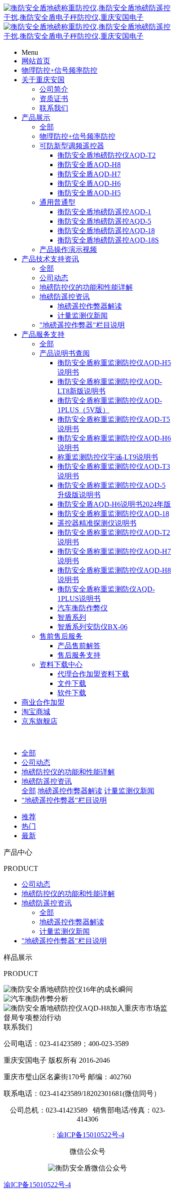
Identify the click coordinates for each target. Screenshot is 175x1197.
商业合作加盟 (43, 702)
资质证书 (53, 98)
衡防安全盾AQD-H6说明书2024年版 (114, 504)
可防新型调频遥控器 (71, 146)
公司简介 (53, 89)
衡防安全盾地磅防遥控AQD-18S (108, 240)
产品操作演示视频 (68, 249)
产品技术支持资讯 (50, 259)
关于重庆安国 (43, 80)
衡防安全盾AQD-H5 (89, 193)
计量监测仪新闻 (82, 315)
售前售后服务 (61, 636)
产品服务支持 (43, 334)
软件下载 (71, 693)
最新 (29, 835)
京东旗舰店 (39, 721)
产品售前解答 (79, 645)
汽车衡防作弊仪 (82, 608)
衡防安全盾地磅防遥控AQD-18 (106, 230)
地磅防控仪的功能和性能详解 (86, 287)
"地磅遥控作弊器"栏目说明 (82, 325)
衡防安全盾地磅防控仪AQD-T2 (106, 155)
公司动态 (53, 278)
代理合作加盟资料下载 (93, 674)
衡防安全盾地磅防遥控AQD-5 (104, 221)
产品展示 (36, 117)
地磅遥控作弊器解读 (89, 306)
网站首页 (36, 61)
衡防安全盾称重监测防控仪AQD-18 (113, 513)
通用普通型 (57, 202)
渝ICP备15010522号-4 (90, 1135)
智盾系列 (71, 617)
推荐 (29, 817)
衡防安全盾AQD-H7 (89, 174)
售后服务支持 (79, 655)
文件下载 (71, 683)
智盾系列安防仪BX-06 (92, 627)
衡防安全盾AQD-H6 (89, 183)
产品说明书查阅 (64, 353)
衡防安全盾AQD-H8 (89, 164)
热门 (29, 826)
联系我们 (53, 108)
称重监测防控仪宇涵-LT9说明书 (107, 457)
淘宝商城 (36, 712)
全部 (46, 127)
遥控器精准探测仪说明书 (96, 523)
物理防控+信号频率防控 (59, 70)
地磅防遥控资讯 (64, 296)
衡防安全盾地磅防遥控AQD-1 (104, 212)
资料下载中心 (61, 664)
